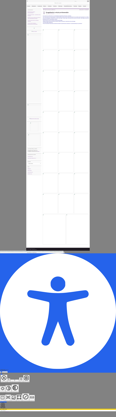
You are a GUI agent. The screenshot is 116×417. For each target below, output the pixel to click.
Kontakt (84, 6)
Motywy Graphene (34, 249)
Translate (7, 411)
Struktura (55, 6)
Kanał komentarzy (30, 172)
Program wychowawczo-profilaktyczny (49, 9)
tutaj (38, 151)
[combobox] (31, 252)
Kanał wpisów (30, 170)
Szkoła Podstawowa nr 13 (58, 3)
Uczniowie (49, 6)
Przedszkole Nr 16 (30, 156)
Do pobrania (40, 6)
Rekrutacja (60, 6)
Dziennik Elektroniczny (68, 6)
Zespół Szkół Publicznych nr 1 (32, 158)
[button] (4, 378)
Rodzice (44, 6)
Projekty (79, 6)
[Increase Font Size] (1, 371)
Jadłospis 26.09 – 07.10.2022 (83, 9)
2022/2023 (50, 13)
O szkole (28, 6)
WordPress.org (30, 173)
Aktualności (34, 6)
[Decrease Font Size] (1, 374)
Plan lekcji (75, 6)
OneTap (7, 370)
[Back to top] (114, 415)
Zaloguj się (29, 168)
